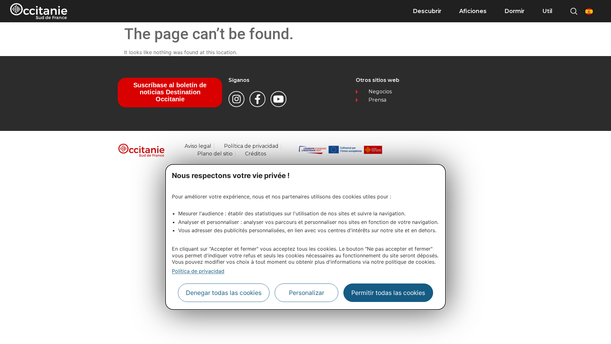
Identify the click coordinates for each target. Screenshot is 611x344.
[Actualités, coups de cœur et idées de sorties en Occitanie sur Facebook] (257, 99)
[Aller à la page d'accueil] (38, 11)
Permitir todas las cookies (388, 293)
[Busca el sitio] (573, 11)
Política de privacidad (198, 271)
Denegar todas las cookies (224, 293)
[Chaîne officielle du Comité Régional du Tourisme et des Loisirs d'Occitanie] (278, 99)
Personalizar (306, 293)
